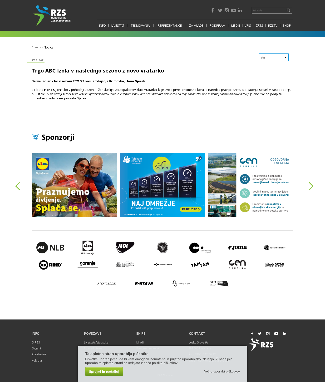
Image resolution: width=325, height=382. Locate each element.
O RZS (36, 342)
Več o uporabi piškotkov (222, 371)
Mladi (140, 342)
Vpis (248, 25)
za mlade (196, 25)
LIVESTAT (117, 25)
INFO (102, 25)
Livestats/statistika (96, 342)
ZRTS (259, 25)
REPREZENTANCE (170, 25)
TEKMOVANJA (140, 25)
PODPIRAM (217, 25)
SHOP (287, 25)
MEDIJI (235, 25)
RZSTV (272, 25)
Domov (36, 47)
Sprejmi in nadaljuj (104, 371)
